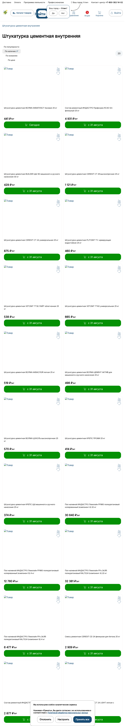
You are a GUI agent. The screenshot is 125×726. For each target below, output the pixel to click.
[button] (57, 69)
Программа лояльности (34, 2)
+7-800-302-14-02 (112, 2)
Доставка (6, 2)
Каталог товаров (22, 13)
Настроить (62, 719)
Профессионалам (56, 2)
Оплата (17, 2)
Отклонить (44, 719)
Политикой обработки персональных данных (67, 713)
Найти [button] (38, 14)
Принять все (82, 719)
